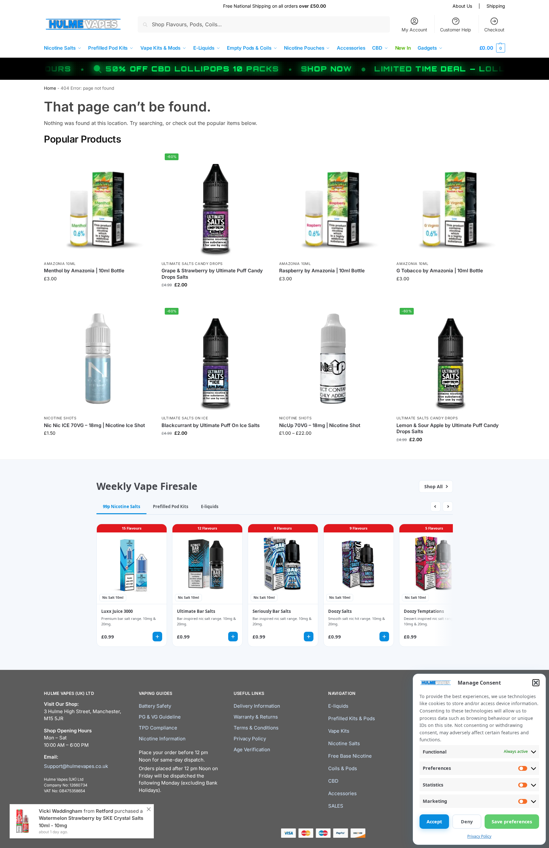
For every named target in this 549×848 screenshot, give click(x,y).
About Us (462, 6)
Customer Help (455, 29)
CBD (333, 781)
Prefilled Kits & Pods (351, 718)
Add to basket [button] (97, 446)
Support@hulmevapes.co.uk (76, 766)
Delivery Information (257, 706)
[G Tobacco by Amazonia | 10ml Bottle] (450, 204)
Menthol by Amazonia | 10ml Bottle (84, 271)
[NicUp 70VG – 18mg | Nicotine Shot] (333, 359)
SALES (335, 806)
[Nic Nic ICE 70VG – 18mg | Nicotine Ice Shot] (98, 359)
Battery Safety (155, 706)
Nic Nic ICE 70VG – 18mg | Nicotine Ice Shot (94, 425)
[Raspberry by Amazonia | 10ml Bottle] (333, 204)
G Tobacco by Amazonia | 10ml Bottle (439, 271)
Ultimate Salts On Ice (185, 418)
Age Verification (252, 749)
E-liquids (338, 706)
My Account (414, 29)
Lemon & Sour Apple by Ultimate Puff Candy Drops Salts (447, 428)
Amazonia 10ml (60, 263)
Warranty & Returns (256, 717)
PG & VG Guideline (160, 717)
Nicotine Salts (344, 743)
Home (50, 88)
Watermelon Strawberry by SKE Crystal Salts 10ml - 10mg (91, 821)
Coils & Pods (342, 768)
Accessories (342, 793)
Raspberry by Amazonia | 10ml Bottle (322, 271)
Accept (434, 822)
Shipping (496, 6)
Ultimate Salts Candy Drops (192, 263)
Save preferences (512, 822)
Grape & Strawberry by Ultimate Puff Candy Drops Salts (212, 274)
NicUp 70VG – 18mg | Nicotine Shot (319, 425)
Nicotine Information (162, 739)
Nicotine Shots (60, 418)
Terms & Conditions (256, 728)
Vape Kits (338, 731)
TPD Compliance (158, 728)
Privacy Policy (479, 836)
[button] (536, 682)
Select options (98, 292)
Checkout (494, 29)
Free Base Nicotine (350, 756)
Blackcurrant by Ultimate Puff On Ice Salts (211, 425)
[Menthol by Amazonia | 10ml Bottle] (98, 204)
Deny (467, 822)
